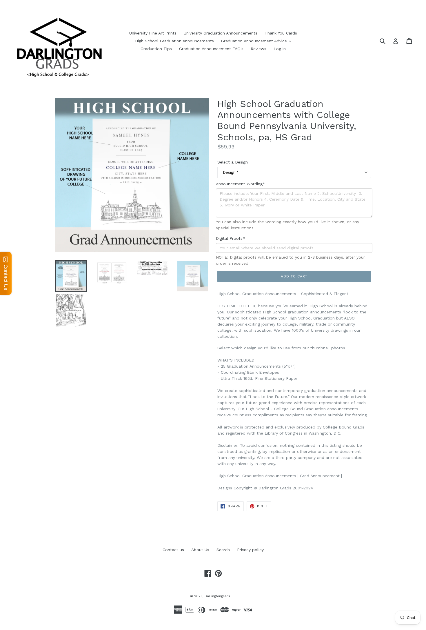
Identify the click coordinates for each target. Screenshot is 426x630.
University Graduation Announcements (220, 33)
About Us (200, 549)
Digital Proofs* (230, 238)
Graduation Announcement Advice (254, 41)
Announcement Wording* (240, 183)
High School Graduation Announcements (174, 41)
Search (223, 549)
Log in (280, 48)
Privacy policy (250, 549)
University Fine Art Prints (152, 33)
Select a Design (232, 162)
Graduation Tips (156, 48)
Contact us (173, 549)
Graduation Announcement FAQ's (211, 48)
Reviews (258, 48)
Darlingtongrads (217, 596)
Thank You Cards (281, 33)
